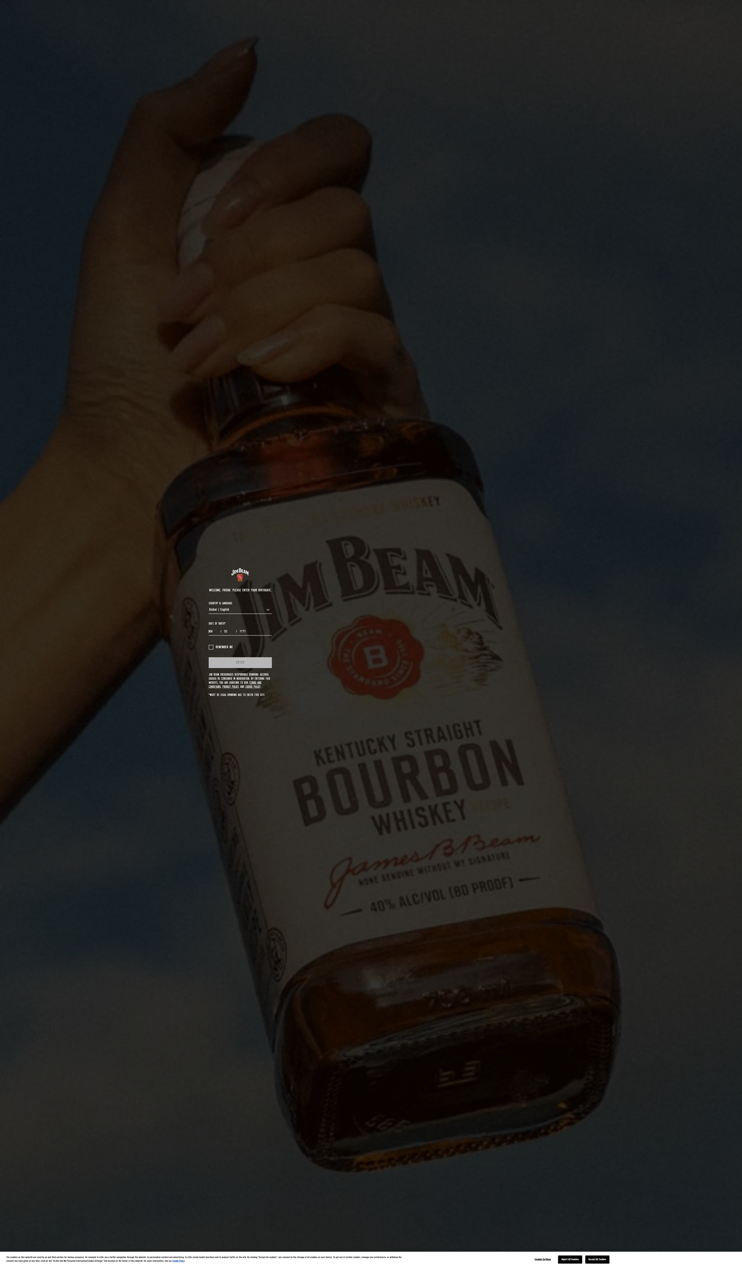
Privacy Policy (230, 686)
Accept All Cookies (597, 1259)
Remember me (224, 647)
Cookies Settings (543, 1259)
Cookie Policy (252, 686)
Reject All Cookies (570, 1259)
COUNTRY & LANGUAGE (220, 603)
